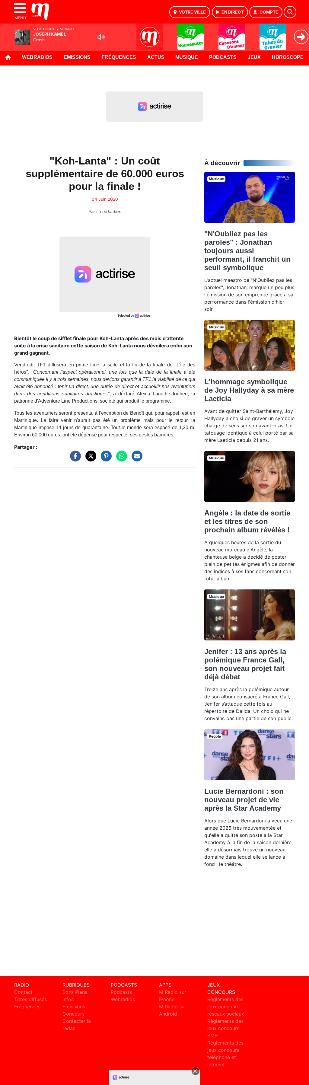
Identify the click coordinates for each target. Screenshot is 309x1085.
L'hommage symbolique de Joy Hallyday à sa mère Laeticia (249, 390)
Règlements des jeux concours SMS (225, 1028)
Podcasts (223, 57)
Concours (73, 1014)
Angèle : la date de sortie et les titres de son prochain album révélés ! (247, 521)
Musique (186, 57)
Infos (68, 999)
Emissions (77, 57)
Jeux (254, 57)
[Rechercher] (290, 12)
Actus (155, 57)
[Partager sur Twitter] (89, 459)
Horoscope (288, 57)
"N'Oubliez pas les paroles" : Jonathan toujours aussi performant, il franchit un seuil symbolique (247, 251)
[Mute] (101, 37)
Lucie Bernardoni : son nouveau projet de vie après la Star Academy (244, 799)
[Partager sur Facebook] (74, 459)
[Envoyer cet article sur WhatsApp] (120, 459)
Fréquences (119, 57)
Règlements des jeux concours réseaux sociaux (225, 1006)
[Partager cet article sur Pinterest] (105, 459)
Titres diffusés (30, 999)
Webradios (37, 57)
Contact (23, 992)
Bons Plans (74, 992)
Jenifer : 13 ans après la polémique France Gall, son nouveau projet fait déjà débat (245, 664)
